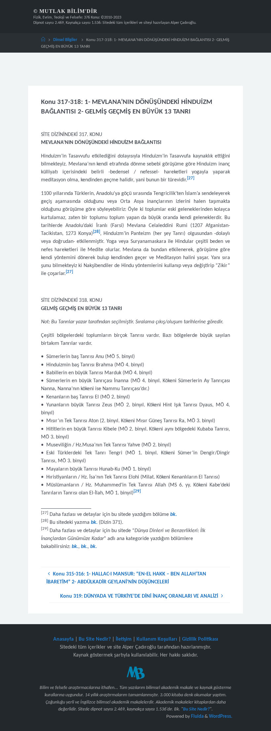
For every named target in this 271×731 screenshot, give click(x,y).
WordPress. (220, 716)
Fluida (197, 716)
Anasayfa (63, 639)
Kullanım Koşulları (156, 639)
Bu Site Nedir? (95, 639)
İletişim (124, 639)
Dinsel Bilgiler (65, 40)
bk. (84, 546)
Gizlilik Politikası (200, 639)
